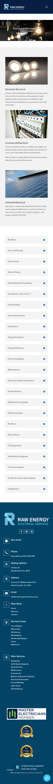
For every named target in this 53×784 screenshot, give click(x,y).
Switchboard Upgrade (20, 664)
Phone (14, 551)
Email (14, 592)
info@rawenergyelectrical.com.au (24, 597)
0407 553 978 (29, 556)
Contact (14, 614)
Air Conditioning (17, 682)
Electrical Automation (20, 679)
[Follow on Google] (32, 531)
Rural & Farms (17, 667)
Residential (15, 661)
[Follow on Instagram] (26, 531)
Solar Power (16, 686)
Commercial (16, 673)
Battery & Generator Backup (22, 676)
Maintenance (16, 670)
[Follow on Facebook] (21, 531)
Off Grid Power (17, 689)
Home (13, 608)
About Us (14, 611)
